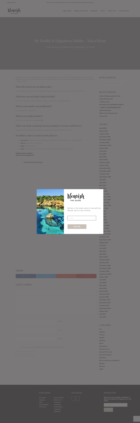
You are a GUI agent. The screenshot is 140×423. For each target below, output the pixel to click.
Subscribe (77, 226)
